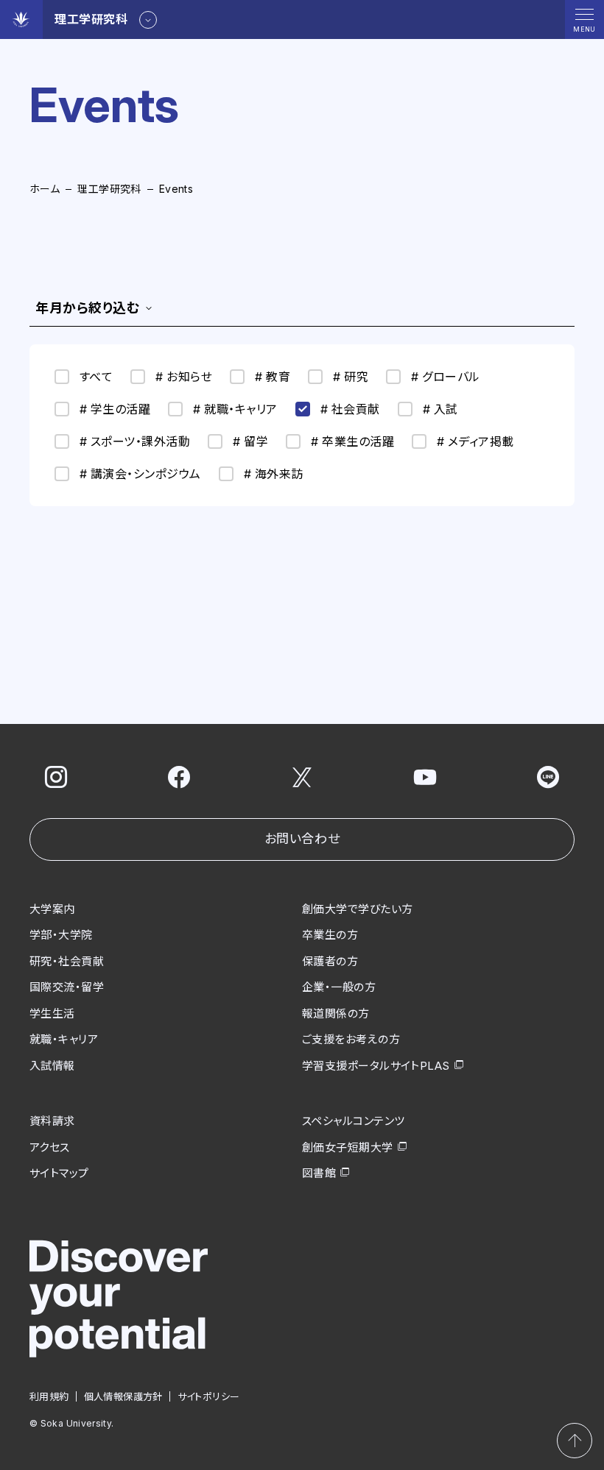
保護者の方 (330, 961)
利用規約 (49, 1396)
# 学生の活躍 (115, 409)
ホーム (44, 188)
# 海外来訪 (273, 473)
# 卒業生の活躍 (352, 441)
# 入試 (440, 409)
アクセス (49, 1147)
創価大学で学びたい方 (357, 909)
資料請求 (52, 1121)
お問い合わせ (302, 838)
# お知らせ (183, 376)
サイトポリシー (209, 1396)
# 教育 (272, 376)
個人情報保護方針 (123, 1396)
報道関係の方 (336, 1013)
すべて (96, 376)
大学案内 (52, 909)
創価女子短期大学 (347, 1147)
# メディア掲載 (475, 441)
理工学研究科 (109, 188)
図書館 (319, 1173)
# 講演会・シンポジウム (140, 473)
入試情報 (52, 1066)
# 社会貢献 (350, 409)
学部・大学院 (61, 935)
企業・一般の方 (339, 987)
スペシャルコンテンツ (353, 1121)
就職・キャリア (63, 1039)
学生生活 (52, 1013)
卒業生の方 (330, 935)
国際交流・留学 (66, 987)
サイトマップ (59, 1173)
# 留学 (250, 441)
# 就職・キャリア (235, 409)
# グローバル (445, 376)
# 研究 (350, 376)
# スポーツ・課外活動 (135, 441)
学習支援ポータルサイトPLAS (376, 1066)
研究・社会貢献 (66, 961)
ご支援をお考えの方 (351, 1039)
